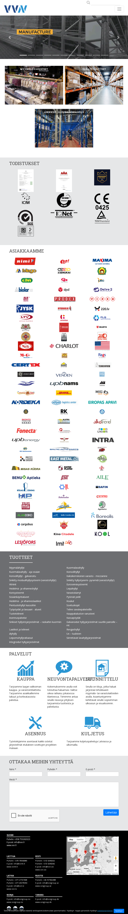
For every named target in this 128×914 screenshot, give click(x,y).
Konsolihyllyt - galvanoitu (22, 576)
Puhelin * (52, 769)
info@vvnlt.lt (19, 863)
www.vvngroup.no (15, 902)
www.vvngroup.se (43, 886)
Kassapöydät (73, 617)
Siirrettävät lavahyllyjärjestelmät (83, 637)
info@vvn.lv (19, 886)
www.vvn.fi (11, 845)
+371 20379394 (20, 883)
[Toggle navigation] (119, 9)
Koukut (70, 601)
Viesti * (13, 779)
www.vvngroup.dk (43, 902)
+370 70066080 (20, 860)
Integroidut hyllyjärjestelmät (24, 642)
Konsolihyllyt (73, 571)
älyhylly (13, 633)
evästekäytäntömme (105, 910)
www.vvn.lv (12, 889)
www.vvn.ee (40, 869)
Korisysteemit (16, 592)
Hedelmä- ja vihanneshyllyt (23, 588)
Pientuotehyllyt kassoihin (22, 605)
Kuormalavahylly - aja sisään (24, 571)
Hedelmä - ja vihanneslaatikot (25, 601)
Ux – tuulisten (73, 633)
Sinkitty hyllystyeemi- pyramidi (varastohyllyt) (90, 580)
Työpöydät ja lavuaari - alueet (25, 609)
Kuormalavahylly (75, 567)
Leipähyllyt (72, 588)
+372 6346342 (49, 863)
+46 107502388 (49, 880)
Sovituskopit (73, 605)
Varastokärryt (73, 592)
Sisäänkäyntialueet (19, 596)
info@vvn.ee (48, 866)
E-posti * (90, 769)
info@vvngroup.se (50, 883)
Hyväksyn (119, 911)
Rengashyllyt (73, 629)
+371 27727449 (20, 880)
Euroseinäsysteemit (77, 584)
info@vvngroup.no (22, 899)
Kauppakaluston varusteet (80, 613)
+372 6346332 (49, 860)
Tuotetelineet (16, 613)
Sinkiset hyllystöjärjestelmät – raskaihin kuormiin (35, 622)
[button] (9, 37)
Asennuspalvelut (18, 617)
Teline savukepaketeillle (79, 609)
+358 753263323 (22, 839)
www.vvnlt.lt (12, 866)
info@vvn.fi (19, 842)
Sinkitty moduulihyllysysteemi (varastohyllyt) (32, 580)
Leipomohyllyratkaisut (21, 637)
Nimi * (12, 769)
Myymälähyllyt (16, 567)
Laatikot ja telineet (19, 629)
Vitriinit (12, 584)
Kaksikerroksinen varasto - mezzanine (86, 576)
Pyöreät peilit (73, 596)
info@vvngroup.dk (50, 899)
